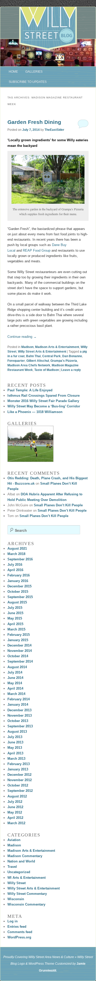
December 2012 (19, 775)
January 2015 (17, 640)
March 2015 (16, 629)
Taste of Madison (46, 370)
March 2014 (16, 694)
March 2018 (16, 554)
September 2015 (20, 597)
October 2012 (17, 785)
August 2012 (17, 796)
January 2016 (17, 581)
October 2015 (17, 591)
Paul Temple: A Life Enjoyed (29, 390)
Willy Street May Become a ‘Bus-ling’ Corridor (43, 406)
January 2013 (17, 769)
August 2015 (17, 602)
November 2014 (19, 651)
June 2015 (15, 613)
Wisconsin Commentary (26, 904)
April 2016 (15, 570)
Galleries (33, 71)
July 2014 (14, 672)
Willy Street (16, 883)
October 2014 (17, 656)
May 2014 (14, 683)
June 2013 (15, 742)
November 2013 (19, 715)
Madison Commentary (24, 856)
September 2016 (20, 559)
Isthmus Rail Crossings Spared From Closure (43, 395)
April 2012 (15, 818)
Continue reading (22, 337)
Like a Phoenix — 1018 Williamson (34, 412)
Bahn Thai (33, 356)
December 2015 (19, 586)
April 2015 (15, 624)
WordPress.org (19, 937)
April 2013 (15, 753)
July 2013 (14, 737)
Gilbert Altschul (37, 361)
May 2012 (14, 812)
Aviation (13, 840)
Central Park (51, 356)
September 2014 (20, 661)
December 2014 (19, 645)
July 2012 (14, 802)
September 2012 (20, 791)
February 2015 (18, 635)
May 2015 (14, 618)
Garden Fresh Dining (34, 122)
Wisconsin (15, 899)
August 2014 (17, 667)
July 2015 (14, 608)
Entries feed (16, 926)
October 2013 (17, 721)
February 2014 (18, 699)
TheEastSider (54, 130)
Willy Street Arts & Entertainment (42, 351)
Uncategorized (18, 872)
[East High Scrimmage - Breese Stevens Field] (30, 444)
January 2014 (17, 704)
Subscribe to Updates (28, 82)
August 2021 (17, 548)
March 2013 (16, 758)
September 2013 (20, 726)
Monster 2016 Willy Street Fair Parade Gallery (43, 401)
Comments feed (19, 932)
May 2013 (14, 748)
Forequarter (16, 361)
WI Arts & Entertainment (26, 878)
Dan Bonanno (72, 356)
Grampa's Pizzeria (63, 361)
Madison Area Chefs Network (28, 365)
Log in (12, 921)
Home (13, 71)
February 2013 (18, 764)
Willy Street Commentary (27, 894)
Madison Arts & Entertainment (57, 347)
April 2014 (15, 688)
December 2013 (19, 710)
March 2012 (16, 823)
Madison (27, 347)
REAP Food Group (36, 250)
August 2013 (17, 731)
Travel (12, 867)
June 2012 (15, 807)
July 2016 (14, 564)
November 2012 (19, 780)
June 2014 (15, 678)
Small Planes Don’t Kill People (58, 505)
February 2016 (18, 575)
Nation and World (21, 861)
